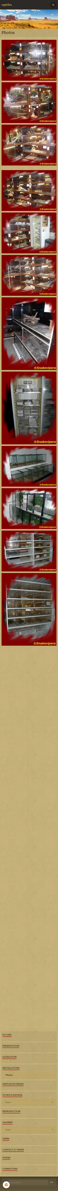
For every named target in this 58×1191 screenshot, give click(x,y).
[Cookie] (6, 1184)
